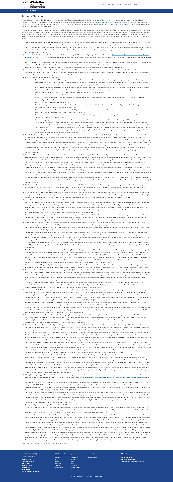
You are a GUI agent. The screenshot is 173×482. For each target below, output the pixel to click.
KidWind (57, 465)
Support (127, 4)
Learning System (27, 459)
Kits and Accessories (28, 461)
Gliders (57, 461)
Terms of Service (31, 10)
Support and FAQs (126, 457)
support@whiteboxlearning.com (134, 461)
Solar (72, 463)
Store (119, 4)
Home (101, 4)
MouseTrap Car (59, 467)
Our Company (26, 463)
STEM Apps (110, 4)
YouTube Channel (27, 465)
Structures (74, 465)
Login (148, 4)
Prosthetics (74, 457)
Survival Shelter (75, 467)
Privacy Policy (26, 467)
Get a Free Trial (92, 457)
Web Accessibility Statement (30, 471)
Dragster (57, 457)
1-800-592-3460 (130, 459)
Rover (72, 461)
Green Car (58, 463)
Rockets (73, 459)
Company (137, 4)
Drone (56, 459)
